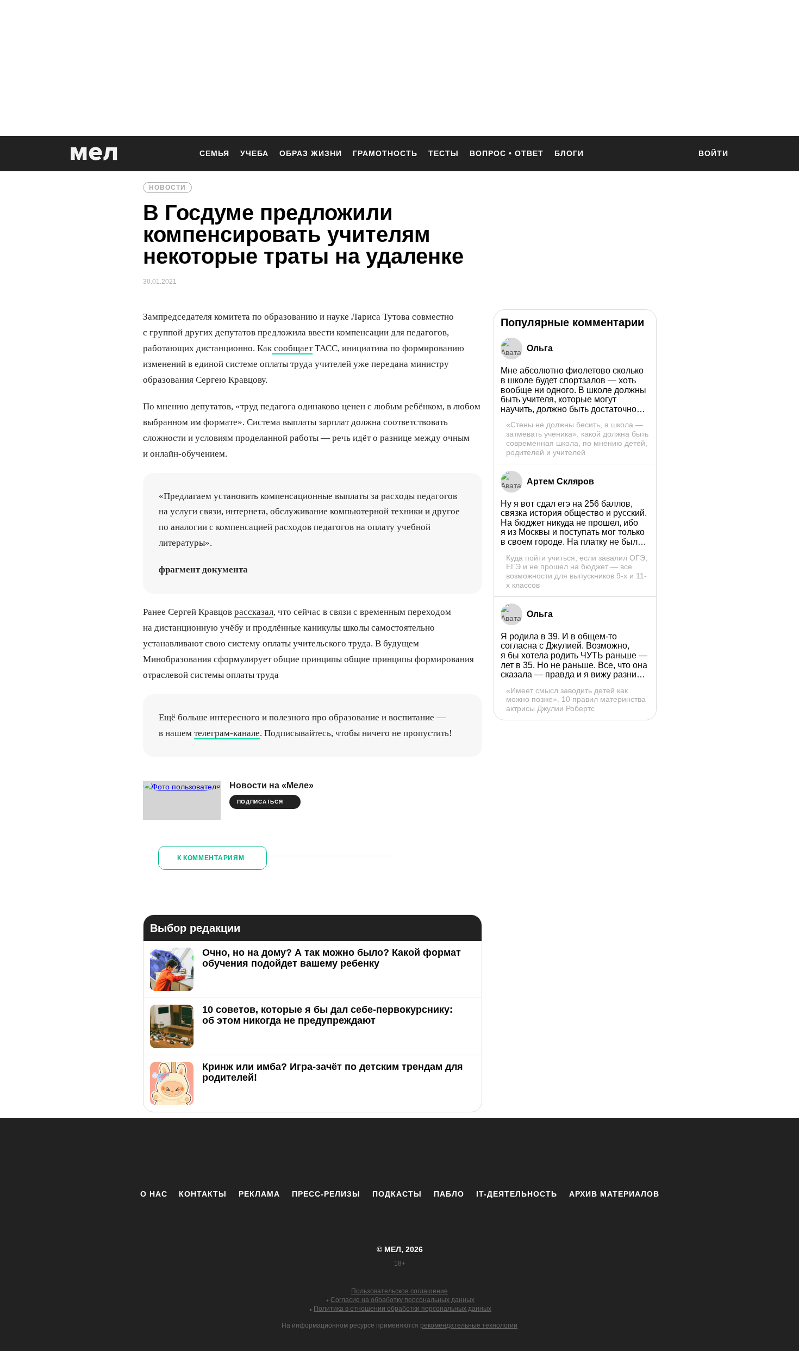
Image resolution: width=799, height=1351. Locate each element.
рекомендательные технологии (468, 1325)
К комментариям (211, 858)
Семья (214, 153)
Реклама (259, 1194)
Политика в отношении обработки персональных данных (402, 1308)
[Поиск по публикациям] (677, 154)
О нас (153, 1194)
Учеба (254, 153)
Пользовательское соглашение (399, 1291)
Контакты (203, 1194)
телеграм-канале (227, 733)
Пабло (449, 1194)
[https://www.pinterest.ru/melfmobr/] (429, 1153)
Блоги (569, 153)
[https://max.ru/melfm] (489, 1153)
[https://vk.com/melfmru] (369, 1153)
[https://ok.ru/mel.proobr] (459, 1153)
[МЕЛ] (94, 153)
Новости (167, 187)
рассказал (253, 612)
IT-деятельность (516, 1194)
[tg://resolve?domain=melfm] (309, 1153)
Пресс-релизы (326, 1194)
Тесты (443, 153)
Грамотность (385, 153)
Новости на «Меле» (271, 785)
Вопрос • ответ (507, 153)
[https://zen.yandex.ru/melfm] (339, 1153)
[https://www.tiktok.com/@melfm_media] (399, 1153)
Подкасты (397, 1194)
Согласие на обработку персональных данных (402, 1300)
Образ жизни (310, 153)
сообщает (292, 348)
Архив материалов (614, 1194)
